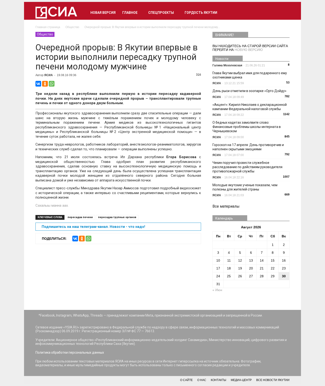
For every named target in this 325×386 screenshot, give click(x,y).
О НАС (201, 380)
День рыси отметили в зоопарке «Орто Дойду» (249, 91)
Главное (130, 13)
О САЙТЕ (186, 380)
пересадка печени (80, 217)
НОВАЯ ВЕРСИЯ (103, 13)
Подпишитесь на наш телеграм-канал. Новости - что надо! (93, 227)
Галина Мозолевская (227, 65)
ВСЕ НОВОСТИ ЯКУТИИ (273, 380)
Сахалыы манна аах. (52, 205)
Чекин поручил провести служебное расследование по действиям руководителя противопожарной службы (247, 167)
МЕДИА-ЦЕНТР (241, 380)
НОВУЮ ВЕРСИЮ (249, 50)
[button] (284, 12)
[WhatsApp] (51, 84)
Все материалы (226, 206)
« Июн (217, 290)
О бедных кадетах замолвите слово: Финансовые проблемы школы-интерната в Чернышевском (246, 127)
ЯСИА (48, 75)
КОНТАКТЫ (218, 380)
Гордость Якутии (201, 13)
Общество (45, 34)
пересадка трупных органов (117, 217)
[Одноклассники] (45, 84)
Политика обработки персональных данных (69, 352)
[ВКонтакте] (38, 84)
